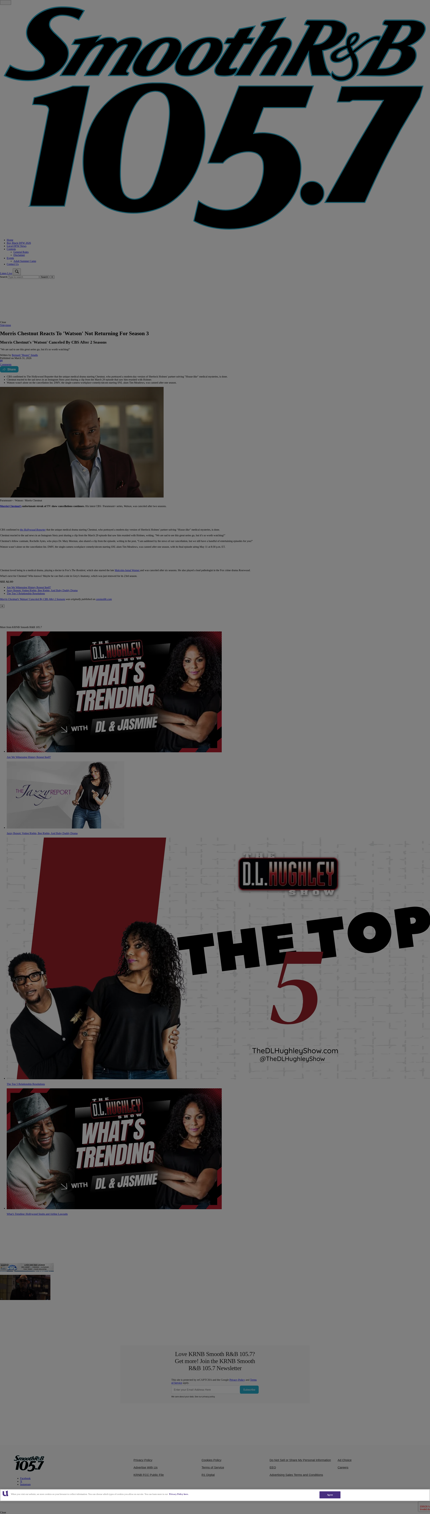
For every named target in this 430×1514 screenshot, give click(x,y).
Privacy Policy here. (178, 1494)
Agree (330, 1495)
